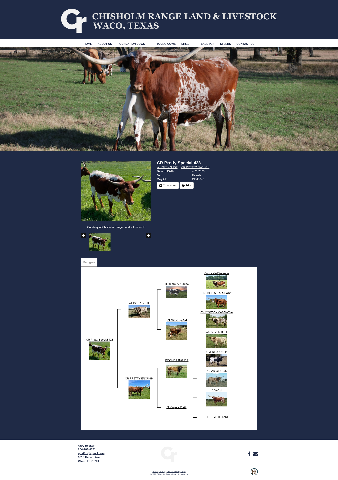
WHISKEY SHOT (167, 167)
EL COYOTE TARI (217, 417)
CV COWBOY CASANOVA (216, 312)
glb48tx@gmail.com (91, 453)
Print (188, 185)
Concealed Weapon (216, 273)
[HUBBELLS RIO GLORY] (216, 301)
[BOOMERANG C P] (176, 369)
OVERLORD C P (216, 351)
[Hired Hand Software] (254, 474)
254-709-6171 (87, 449)
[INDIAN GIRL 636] (216, 379)
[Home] (169, 454)
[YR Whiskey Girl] (176, 330)
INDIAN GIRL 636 (216, 370)
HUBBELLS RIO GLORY (217, 292)
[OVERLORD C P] (216, 360)
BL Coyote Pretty (176, 407)
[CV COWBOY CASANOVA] (216, 321)
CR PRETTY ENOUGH (195, 167)
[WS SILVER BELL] (216, 340)
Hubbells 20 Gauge (177, 283)
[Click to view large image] (116, 190)
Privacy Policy (159, 471)
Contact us (169, 185)
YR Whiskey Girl (177, 320)
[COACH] (216, 399)
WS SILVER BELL (217, 331)
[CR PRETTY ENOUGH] (139, 389)
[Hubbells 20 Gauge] (176, 291)
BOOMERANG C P (177, 360)
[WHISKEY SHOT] (139, 311)
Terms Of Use (173, 471)
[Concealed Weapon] (216, 281)
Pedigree (89, 262)
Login (183, 471)
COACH (217, 390)
